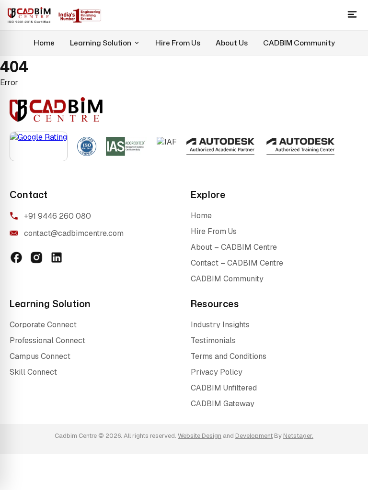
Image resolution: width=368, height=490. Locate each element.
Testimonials (213, 340)
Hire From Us (177, 43)
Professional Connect (47, 340)
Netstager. (298, 436)
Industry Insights (220, 325)
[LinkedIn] (56, 257)
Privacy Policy (216, 372)
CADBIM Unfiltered (224, 388)
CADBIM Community (299, 43)
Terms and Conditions (228, 356)
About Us (232, 43)
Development (254, 436)
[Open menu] (352, 15)
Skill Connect (33, 372)
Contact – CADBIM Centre (237, 263)
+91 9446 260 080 (57, 216)
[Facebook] (16, 257)
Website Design (199, 436)
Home (44, 43)
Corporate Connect (43, 325)
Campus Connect (40, 356)
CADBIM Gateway (222, 404)
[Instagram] (36, 257)
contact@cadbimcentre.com (74, 233)
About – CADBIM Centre (234, 247)
